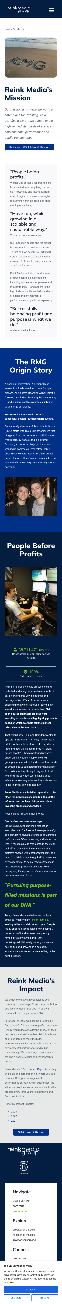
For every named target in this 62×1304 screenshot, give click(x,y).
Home (8, 29)
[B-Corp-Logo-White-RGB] (24, 1162)
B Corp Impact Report (33, 1069)
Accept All (31, 1289)
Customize (16, 1298)
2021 (14, 1120)
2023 (14, 1111)
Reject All (44, 1298)
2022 (14, 1116)
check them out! (40, 919)
